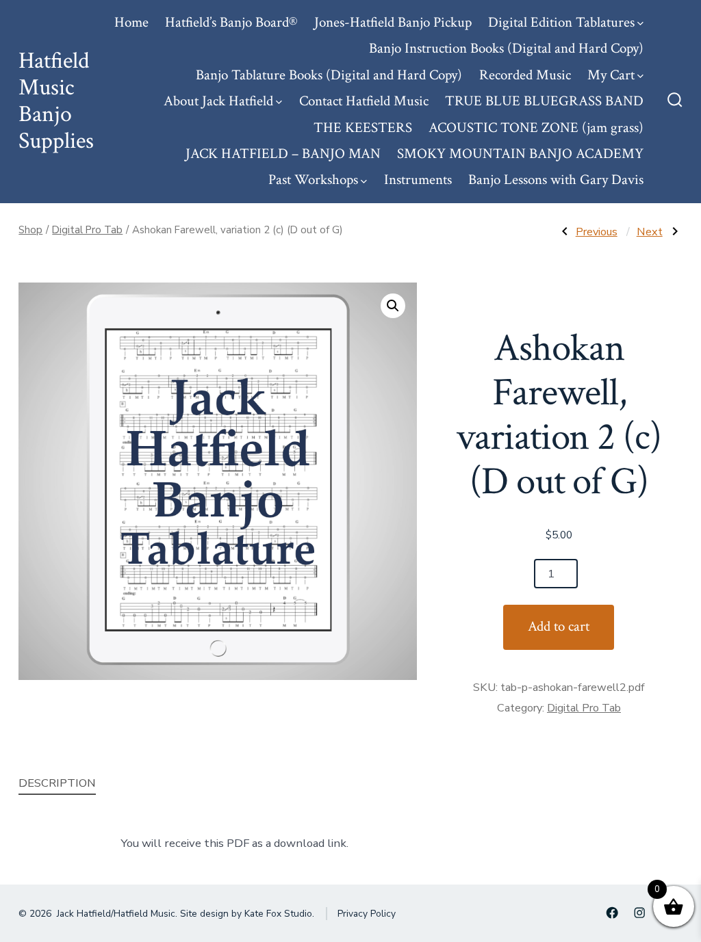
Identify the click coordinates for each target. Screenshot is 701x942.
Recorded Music (525, 75)
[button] (393, 305)
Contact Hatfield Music (364, 101)
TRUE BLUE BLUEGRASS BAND (544, 101)
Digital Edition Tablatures (561, 22)
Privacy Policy (366, 913)
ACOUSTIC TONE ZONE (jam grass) (536, 127)
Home (131, 22)
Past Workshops (313, 179)
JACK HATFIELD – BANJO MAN (283, 153)
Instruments (418, 179)
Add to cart (558, 626)
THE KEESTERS (363, 127)
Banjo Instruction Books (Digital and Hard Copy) (506, 48)
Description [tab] (57, 783)
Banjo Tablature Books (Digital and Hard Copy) (329, 75)
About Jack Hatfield (218, 101)
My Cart (611, 75)
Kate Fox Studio (278, 913)
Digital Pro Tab (87, 230)
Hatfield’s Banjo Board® (231, 22)
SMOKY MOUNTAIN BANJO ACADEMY (520, 153)
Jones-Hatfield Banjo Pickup (393, 22)
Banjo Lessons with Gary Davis (555, 179)
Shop (30, 230)
